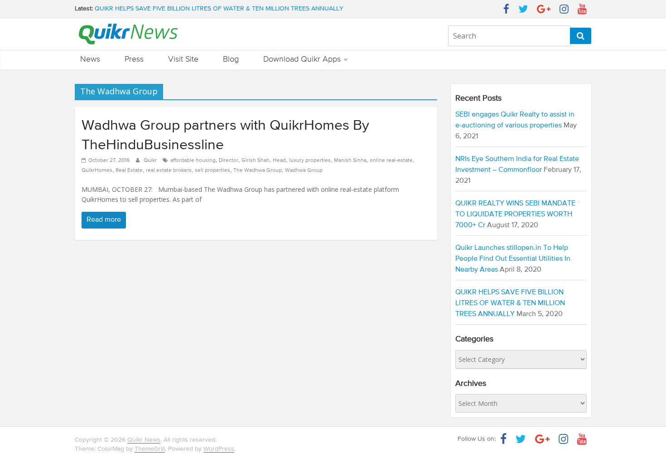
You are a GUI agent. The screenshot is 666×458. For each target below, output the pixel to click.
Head (279, 160)
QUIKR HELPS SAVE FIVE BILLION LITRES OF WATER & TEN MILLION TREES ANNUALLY (219, 10)
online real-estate (391, 160)
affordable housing (193, 160)
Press (134, 59)
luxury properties (310, 160)
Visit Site (183, 59)
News (90, 59)
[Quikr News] (128, 23)
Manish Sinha (350, 160)
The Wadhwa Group (257, 170)
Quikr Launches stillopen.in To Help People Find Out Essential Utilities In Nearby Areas (512, 258)
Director (228, 160)
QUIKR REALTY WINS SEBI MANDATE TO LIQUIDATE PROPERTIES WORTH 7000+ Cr (515, 214)
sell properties (212, 170)
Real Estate (129, 170)
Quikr (151, 160)
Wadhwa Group (304, 170)
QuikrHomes (97, 170)
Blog (231, 59)
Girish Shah (255, 160)
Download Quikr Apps (302, 59)
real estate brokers (169, 170)
